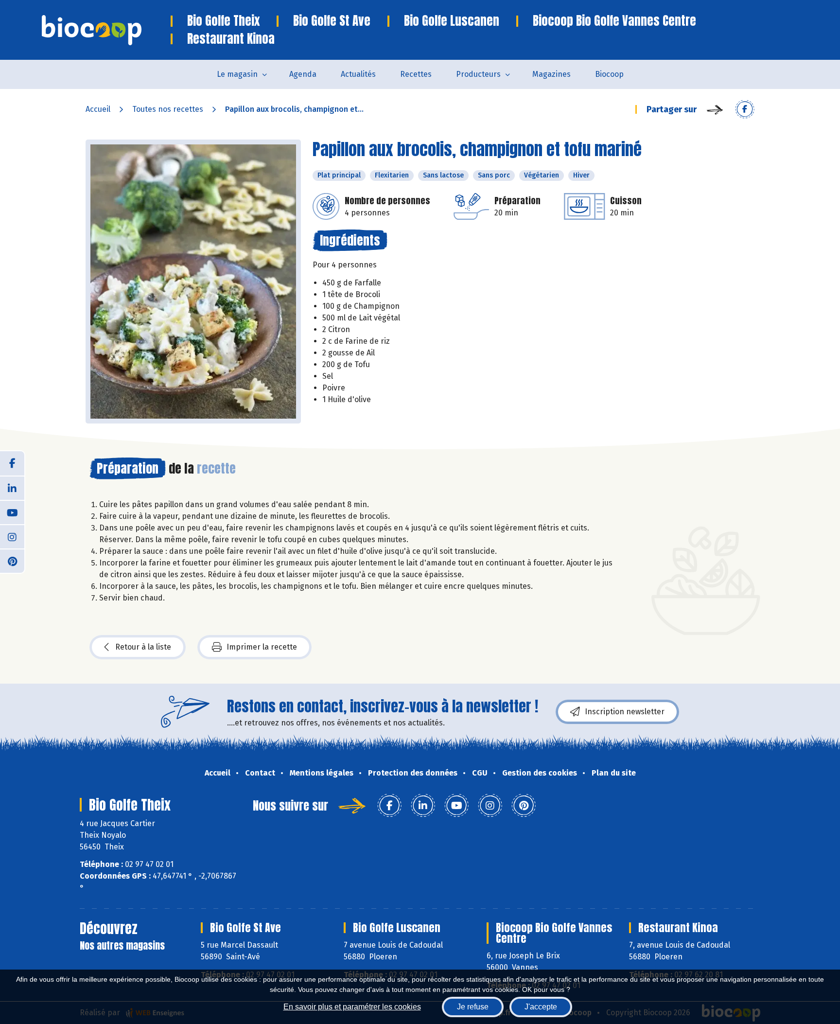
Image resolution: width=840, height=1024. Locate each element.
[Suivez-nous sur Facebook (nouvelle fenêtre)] (12, 463)
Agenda (302, 74)
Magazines (551, 74)
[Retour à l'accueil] (106, 30)
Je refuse (473, 1007)
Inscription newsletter (625, 711)
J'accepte (541, 1007)
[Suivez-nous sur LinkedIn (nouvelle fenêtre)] (12, 488)
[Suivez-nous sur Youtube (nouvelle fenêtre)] (12, 512)
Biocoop (609, 74)
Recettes (416, 74)
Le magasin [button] (237, 74)
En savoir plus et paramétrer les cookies (352, 1007)
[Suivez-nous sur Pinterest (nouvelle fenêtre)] (12, 560)
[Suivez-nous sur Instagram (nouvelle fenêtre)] (12, 536)
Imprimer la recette (262, 647)
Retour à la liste (143, 647)
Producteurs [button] (478, 74)
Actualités (358, 74)
